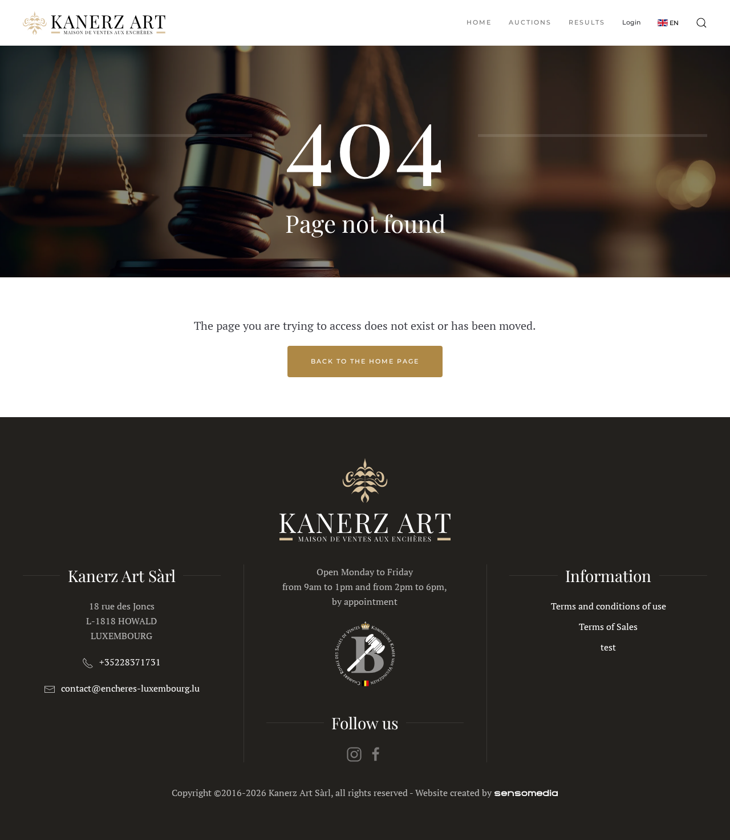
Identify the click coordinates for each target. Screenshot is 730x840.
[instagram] (354, 753)
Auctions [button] (530, 22)
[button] (668, 22)
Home (479, 22)
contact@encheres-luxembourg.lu (130, 688)
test (608, 647)
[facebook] (376, 753)
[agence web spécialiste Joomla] (526, 792)
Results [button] (587, 22)
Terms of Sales (608, 626)
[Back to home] (94, 23)
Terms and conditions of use (608, 606)
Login (631, 22)
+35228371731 (130, 662)
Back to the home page (365, 361)
